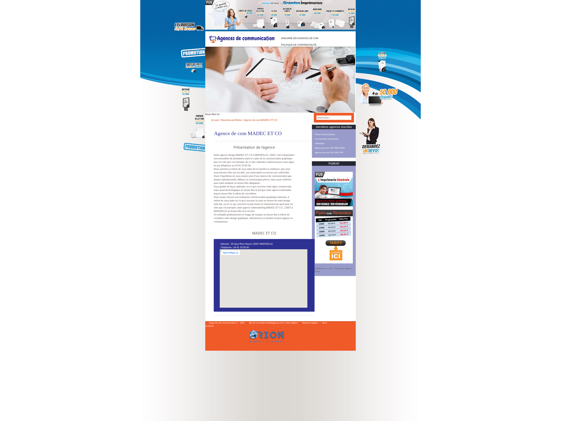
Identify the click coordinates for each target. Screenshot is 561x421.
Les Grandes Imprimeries (326, 139)
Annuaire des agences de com (299, 38)
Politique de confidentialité (298, 45)
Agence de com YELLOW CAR (329, 152)
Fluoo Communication (325, 134)
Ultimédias (319, 143)
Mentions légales (310, 323)
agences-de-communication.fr (224, 323)
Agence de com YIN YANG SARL (330, 148)
